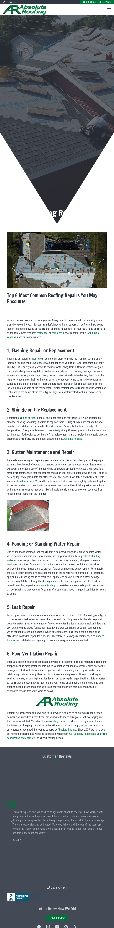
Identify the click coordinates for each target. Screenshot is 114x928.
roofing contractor (60, 721)
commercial (58, 333)
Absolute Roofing (72, 438)
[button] (109, 10)
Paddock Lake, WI (28, 481)
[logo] (24, 10)
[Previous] (12, 821)
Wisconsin (56, 426)
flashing (35, 358)
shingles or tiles (26, 418)
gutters (62, 460)
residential (42, 333)
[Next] (102, 821)
